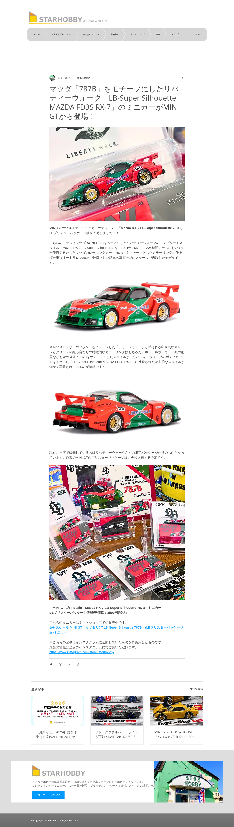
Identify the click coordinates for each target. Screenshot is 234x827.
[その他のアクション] (182, 78)
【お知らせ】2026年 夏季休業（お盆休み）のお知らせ (56, 734)
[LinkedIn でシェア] (69, 664)
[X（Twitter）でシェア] (60, 664)
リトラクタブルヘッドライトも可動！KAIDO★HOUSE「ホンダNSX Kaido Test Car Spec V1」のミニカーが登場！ (117, 734)
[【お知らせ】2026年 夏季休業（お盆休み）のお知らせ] (57, 710)
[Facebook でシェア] (51, 664)
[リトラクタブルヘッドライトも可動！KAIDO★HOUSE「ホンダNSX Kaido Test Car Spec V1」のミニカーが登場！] (117, 710)
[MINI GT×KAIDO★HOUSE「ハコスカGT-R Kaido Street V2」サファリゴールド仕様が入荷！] (176, 710)
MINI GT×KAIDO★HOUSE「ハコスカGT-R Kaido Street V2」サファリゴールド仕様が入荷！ (176, 734)
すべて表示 (196, 688)
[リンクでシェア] (78, 664)
